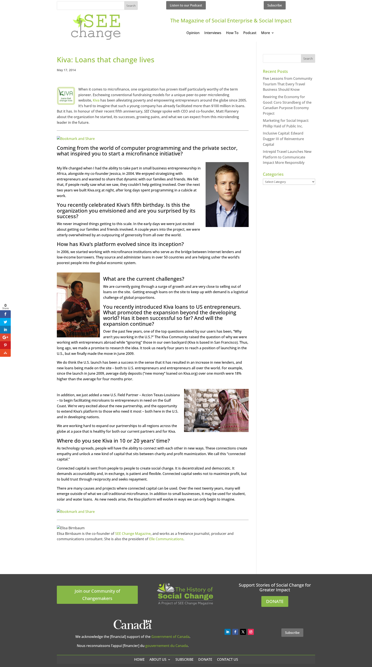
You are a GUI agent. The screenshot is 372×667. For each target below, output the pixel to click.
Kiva (96, 100)
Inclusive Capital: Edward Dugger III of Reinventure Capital (283, 139)
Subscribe (274, 5)
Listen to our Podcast (186, 5)
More (265, 33)
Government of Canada (170, 636)
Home (139, 659)
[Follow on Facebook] (235, 632)
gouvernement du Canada (166, 645)
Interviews (212, 33)
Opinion (193, 33)
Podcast (249, 33)
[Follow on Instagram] (251, 632)
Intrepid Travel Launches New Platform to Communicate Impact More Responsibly (287, 157)
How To (232, 33)
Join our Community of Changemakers (97, 594)
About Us (157, 659)
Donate (205, 659)
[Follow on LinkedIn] (228, 632)
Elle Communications (166, 539)
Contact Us (227, 659)
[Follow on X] (243, 632)
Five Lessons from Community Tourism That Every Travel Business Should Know (287, 84)
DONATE (275, 601)
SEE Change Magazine (133, 533)
